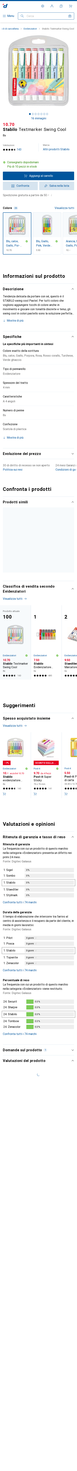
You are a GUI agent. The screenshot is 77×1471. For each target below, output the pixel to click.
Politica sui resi (12, 469)
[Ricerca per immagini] (70, 16)
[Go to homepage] (5, 6)
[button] (38, 164)
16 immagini (38, 118)
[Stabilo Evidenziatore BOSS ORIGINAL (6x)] (46, 691)
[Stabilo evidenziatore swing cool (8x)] (46, 553)
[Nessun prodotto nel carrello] (70, 6)
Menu (10, 16)
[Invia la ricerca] (22, 16)
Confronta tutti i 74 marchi (20, 951)
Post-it (37, 817)
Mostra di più (15, 320)
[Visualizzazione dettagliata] (38, 932)
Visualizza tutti (64, 208)
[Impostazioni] (42, 6)
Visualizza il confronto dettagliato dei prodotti (37, 509)
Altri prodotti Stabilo (56, 147)
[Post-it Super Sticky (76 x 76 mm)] (46, 814)
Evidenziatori (30, 28)
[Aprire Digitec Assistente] (61, 6)
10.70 (9, 124)
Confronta (22, 185)
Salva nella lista (59, 185)
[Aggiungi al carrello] (4, 843)
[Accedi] (52, 6)
